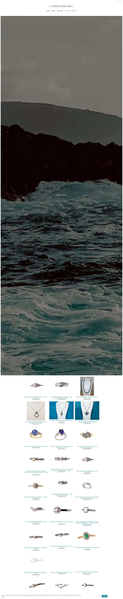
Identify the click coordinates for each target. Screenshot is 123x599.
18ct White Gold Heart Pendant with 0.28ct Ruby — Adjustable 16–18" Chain (87, 421)
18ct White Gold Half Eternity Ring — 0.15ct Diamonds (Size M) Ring (61, 494)
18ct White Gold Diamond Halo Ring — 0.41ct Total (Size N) (36, 397)
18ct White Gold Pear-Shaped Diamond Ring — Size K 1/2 (35, 573)
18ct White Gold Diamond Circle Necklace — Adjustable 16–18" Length (36, 422)
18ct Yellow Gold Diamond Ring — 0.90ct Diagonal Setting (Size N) (87, 447)
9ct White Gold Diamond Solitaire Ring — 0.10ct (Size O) (61, 547)
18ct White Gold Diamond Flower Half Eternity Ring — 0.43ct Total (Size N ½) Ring (61, 470)
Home (48, 11)
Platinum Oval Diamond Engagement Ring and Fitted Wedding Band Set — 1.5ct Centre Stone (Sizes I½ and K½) (87, 523)
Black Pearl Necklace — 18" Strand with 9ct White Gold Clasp (87, 397)
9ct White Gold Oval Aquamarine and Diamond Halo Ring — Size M (87, 572)
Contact (74, 11)
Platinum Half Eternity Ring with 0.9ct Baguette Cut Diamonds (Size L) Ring (87, 497)
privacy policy (73, 595)
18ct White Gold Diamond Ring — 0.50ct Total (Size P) (36, 548)
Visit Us (67, 11)
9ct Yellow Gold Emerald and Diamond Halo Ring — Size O (87, 548)
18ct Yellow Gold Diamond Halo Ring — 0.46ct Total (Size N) (36, 497)
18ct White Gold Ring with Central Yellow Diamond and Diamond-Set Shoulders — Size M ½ (36, 472)
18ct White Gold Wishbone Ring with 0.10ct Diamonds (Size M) (36, 522)
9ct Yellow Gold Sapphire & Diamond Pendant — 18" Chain (61, 421)
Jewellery (60, 11)
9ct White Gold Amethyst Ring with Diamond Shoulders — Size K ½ (61, 447)
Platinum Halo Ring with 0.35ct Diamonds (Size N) (61, 522)
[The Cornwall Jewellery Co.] (61, 6)
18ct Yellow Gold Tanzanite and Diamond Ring (36, 446)
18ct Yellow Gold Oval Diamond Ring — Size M (61, 572)
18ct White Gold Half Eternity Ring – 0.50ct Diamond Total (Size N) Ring (61, 397)
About (53, 11)
